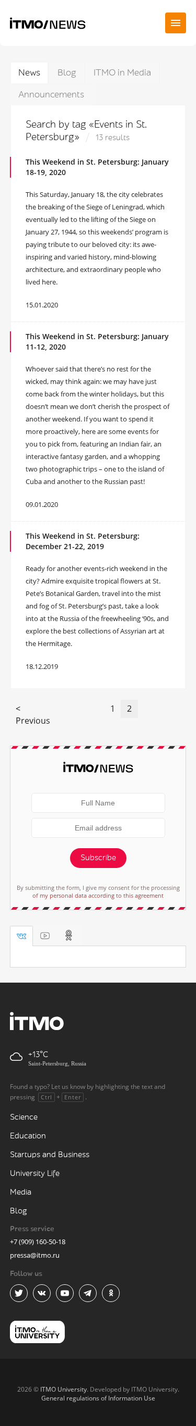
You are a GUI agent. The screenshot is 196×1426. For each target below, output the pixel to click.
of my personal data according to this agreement (98, 895)
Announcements (51, 94)
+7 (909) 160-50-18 (37, 1241)
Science (24, 1117)
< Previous (33, 714)
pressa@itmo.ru (35, 1255)
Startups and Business (49, 1155)
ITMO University (63, 1389)
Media (20, 1192)
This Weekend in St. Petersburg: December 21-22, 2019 (83, 541)
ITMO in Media (122, 72)
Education (28, 1136)
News (29, 72)
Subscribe (98, 858)
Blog (66, 72)
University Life (35, 1174)
